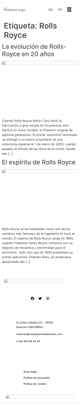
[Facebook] (32, 298)
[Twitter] (40, 298)
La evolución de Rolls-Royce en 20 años (34, 50)
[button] (69, 9)
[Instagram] (47, 298)
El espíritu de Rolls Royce (39, 162)
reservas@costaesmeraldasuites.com (39, 334)
